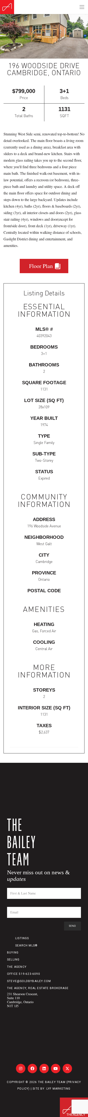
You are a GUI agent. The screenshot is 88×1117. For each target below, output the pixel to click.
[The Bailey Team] (44, 842)
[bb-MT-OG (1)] (7, 7)
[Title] (20, 1068)
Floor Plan (41, 266)
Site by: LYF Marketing (51, 1088)
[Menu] (82, 7)
